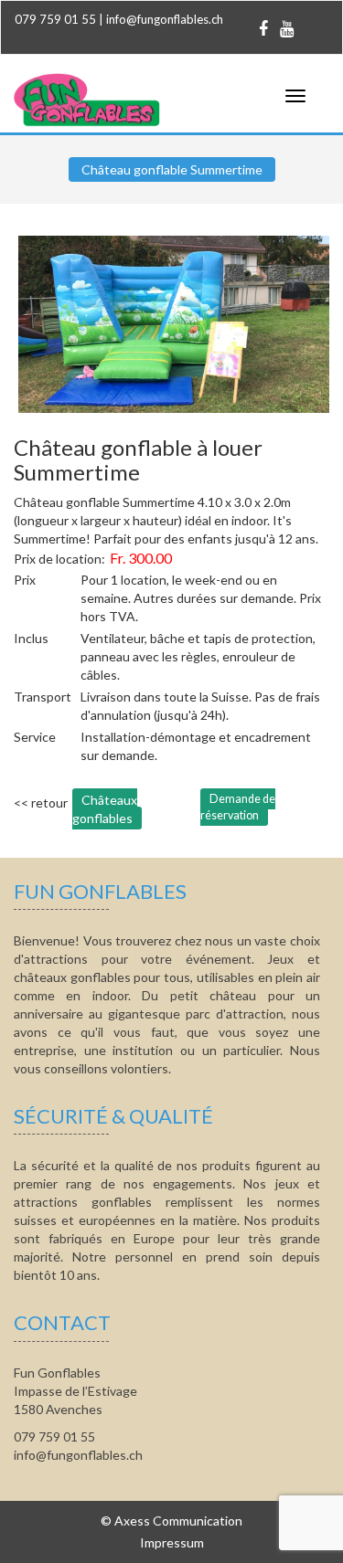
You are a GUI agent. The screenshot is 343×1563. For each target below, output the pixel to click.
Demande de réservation (237, 807)
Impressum (172, 1542)
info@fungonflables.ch (164, 19)
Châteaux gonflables (104, 809)
